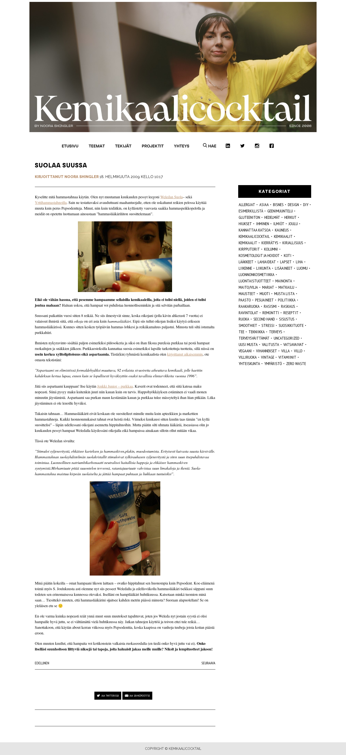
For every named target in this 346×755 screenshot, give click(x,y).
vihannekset (266, 350)
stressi (268, 325)
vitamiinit (287, 357)
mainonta (283, 281)
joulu (293, 223)
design (293, 204)
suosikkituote (291, 325)
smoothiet (248, 325)
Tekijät (123, 145)
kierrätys (270, 242)
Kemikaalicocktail (254, 236)
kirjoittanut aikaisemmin (185, 354)
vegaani (245, 350)
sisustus (286, 319)
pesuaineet (264, 300)
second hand (264, 319)
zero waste (296, 363)
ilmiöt (278, 223)
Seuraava (208, 663)
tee (241, 331)
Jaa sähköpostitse (139, 695)
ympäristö (273, 363)
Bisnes (278, 204)
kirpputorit (249, 249)
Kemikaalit (248, 242)
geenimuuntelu (280, 211)
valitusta (270, 344)
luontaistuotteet (255, 281)
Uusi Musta (248, 344)
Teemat (97, 145)
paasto (245, 300)
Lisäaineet (284, 268)
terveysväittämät (254, 338)
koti (287, 255)
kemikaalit (283, 236)
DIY (305, 204)
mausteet (247, 293)
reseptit (290, 312)
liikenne (245, 268)
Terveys (275, 331)
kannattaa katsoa (255, 230)
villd (298, 350)
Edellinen (42, 663)
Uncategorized (286, 338)
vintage (267, 357)
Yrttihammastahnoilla (51, 202)
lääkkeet (246, 261)
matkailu (286, 287)
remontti (270, 312)
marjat (268, 287)
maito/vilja (248, 287)
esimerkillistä (251, 211)
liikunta (263, 268)
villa (285, 350)
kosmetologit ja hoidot (259, 255)
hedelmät (272, 217)
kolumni (271, 249)
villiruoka (248, 357)
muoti (265, 293)
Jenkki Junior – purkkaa (115, 386)
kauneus (282, 230)
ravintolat (248, 312)
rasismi (270, 306)
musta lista (284, 293)
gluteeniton (249, 217)
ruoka (244, 319)
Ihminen (262, 223)
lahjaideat (267, 261)
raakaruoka (249, 306)
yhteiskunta (249, 363)
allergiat (247, 204)
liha (299, 261)
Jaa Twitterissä (110, 695)
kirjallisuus (292, 242)
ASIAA (264, 204)
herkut (290, 217)
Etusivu (70, 145)
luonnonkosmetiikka (256, 274)
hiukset (245, 223)
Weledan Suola (171, 196)
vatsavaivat (293, 344)
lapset (286, 261)
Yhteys (181, 145)
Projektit (153, 145)
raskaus (288, 306)
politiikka (287, 300)
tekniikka (257, 331)
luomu (302, 268)
